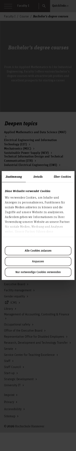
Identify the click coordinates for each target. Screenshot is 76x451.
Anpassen (38, 261)
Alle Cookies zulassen (38, 250)
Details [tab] (38, 176)
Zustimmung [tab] (14, 176)
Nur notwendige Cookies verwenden (38, 272)
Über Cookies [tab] (62, 176)
